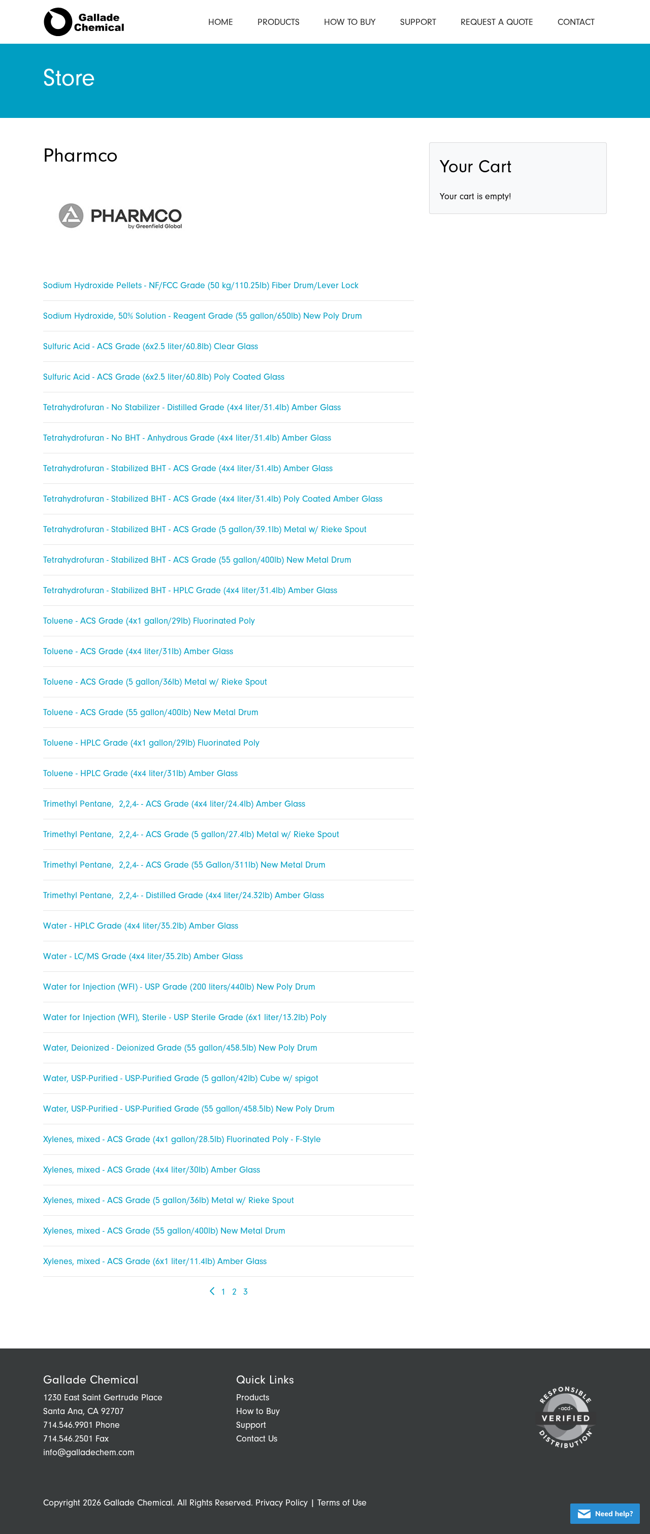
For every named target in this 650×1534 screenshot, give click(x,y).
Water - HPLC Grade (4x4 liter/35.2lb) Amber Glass (140, 926)
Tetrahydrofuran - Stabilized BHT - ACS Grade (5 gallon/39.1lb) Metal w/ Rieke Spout (205, 529)
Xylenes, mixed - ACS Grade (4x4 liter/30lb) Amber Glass (151, 1169)
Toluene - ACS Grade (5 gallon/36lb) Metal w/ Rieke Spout (155, 682)
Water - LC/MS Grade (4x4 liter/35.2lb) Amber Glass (143, 956)
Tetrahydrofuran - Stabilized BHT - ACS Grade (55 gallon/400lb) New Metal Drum (197, 560)
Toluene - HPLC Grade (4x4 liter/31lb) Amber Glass (140, 773)
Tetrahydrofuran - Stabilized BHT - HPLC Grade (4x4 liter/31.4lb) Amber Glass (190, 590)
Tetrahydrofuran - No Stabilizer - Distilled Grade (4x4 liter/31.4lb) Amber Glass (192, 407)
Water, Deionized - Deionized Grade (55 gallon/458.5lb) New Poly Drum (180, 1047)
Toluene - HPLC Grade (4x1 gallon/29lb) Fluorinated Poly (151, 743)
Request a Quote (497, 22)
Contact (576, 22)
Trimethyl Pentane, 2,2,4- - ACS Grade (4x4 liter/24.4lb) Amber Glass (174, 804)
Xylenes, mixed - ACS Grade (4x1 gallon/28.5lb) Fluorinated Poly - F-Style (182, 1139)
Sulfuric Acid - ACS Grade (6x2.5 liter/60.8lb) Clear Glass (150, 346)
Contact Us (256, 1438)
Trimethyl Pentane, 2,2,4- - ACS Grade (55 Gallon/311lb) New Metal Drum (184, 865)
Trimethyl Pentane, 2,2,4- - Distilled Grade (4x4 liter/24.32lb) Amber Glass (183, 895)
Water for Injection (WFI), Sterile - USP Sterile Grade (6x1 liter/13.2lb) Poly (185, 1017)
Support (418, 22)
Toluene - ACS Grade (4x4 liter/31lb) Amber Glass (138, 651)
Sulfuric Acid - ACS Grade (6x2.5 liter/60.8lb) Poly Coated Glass (163, 377)
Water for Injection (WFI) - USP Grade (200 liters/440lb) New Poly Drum (179, 986)
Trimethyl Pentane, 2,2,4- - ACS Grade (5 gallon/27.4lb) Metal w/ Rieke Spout (191, 834)
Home (220, 22)
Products (278, 22)
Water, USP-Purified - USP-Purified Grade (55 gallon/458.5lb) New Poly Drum (189, 1108)
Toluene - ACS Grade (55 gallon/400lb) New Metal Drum (150, 712)
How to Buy (350, 22)
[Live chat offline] (605, 1514)
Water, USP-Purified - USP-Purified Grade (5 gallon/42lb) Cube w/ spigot (180, 1078)
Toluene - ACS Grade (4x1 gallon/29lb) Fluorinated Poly (149, 621)
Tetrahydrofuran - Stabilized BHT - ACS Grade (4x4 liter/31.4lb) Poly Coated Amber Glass (212, 499)
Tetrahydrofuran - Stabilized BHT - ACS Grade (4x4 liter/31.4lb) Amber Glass (188, 468)
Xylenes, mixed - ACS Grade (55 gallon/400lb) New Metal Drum (164, 1230)
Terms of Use (342, 1502)
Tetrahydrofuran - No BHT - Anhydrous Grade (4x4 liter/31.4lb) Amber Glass (187, 438)
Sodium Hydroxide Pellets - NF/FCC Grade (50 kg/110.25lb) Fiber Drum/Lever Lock (201, 285)
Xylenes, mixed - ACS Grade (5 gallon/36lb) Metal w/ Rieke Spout (168, 1200)
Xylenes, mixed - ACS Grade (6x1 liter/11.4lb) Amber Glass (155, 1261)
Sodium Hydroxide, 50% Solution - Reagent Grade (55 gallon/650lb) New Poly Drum (202, 316)
